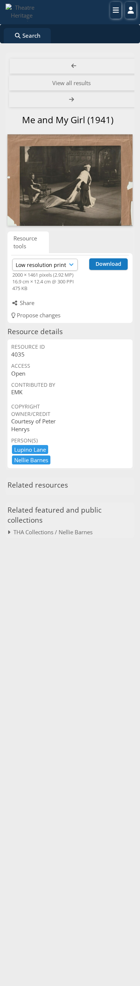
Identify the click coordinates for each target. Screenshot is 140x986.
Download (108, 263)
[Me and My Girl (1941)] (70, 180)
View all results (71, 83)
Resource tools (25, 242)
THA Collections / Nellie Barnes (51, 532)
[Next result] (72, 99)
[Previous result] (74, 66)
